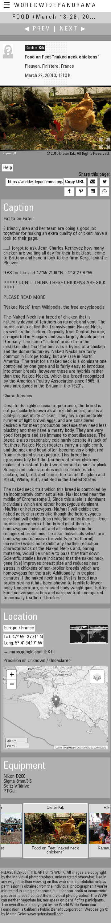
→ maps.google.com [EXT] (29, 652)
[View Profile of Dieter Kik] (8, 57)
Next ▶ (73, 29)
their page (27, 238)
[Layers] (97, 677)
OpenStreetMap (85, 747)
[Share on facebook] (69, 191)
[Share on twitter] (104, 181)
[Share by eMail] (92, 181)
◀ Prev (37, 29)
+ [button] (12, 674)
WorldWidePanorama (55, 6)
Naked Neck (17, 307)
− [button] (12, 684)
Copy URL (74, 181)
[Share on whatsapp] (104, 191)
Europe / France (19, 628)
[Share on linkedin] (92, 191)
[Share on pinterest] (80, 191)
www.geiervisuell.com (45, 915)
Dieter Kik (34, 48)
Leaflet (59, 747)
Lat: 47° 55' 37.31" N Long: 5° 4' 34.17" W (23, 640)
